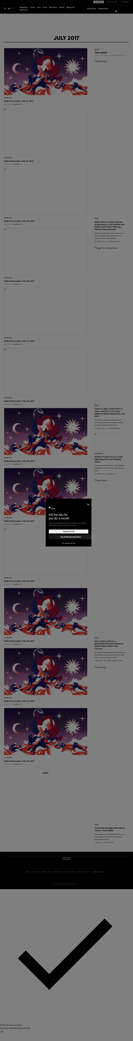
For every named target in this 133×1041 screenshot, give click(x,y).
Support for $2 (68, 531)
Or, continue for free (68, 543)
